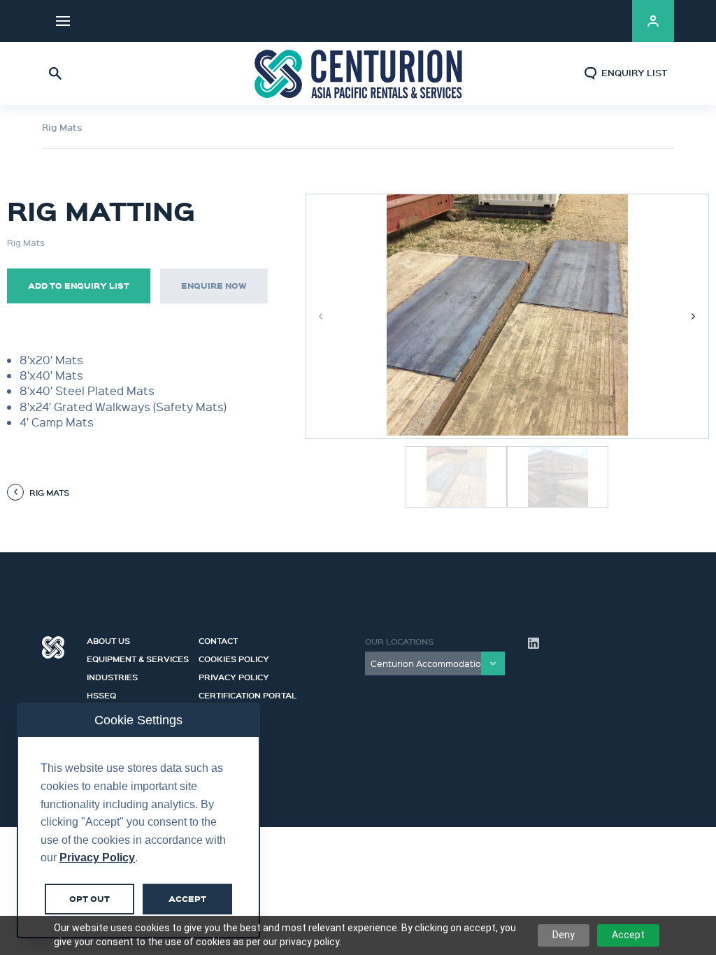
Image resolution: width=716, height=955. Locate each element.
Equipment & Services (138, 657)
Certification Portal (247, 693)
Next (694, 316)
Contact (218, 639)
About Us (108, 639)
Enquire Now (214, 286)
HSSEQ (101, 693)
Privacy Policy (234, 675)
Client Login (653, 21)
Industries (112, 675)
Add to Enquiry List (78, 286)
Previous (321, 316)
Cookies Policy (234, 657)
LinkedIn (604, 21)
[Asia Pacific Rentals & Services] (358, 73)
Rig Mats (62, 127)
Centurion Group (53, 647)
